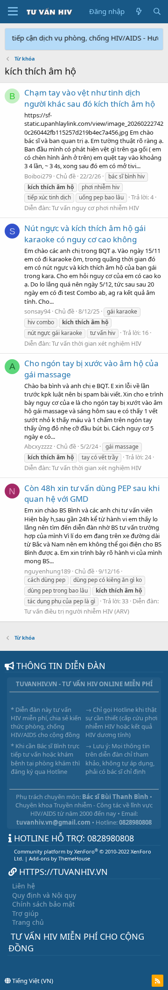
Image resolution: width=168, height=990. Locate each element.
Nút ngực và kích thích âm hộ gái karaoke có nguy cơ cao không (85, 234)
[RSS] (157, 981)
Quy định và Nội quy (44, 895)
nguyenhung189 (47, 571)
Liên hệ (23, 885)
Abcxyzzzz (38, 446)
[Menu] (13, 11)
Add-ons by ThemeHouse (59, 858)
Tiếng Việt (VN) (32, 980)
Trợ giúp (25, 913)
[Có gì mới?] (138, 11)
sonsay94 (37, 311)
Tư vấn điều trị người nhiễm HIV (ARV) (76, 611)
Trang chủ (28, 922)
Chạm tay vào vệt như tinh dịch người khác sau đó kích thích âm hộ (89, 98)
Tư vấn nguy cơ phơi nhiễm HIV (95, 208)
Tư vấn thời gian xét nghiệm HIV (96, 343)
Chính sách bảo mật (43, 904)
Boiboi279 (38, 176)
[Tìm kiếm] (157, 11)
